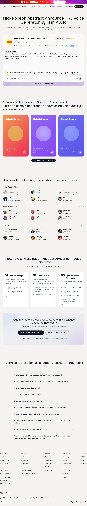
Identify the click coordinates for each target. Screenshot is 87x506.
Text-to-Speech (4, 457)
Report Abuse (52, 498)
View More (81, 187)
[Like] (27, 78)
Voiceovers (24, 467)
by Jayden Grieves (19, 41)
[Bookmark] (36, 78)
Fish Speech (49, 467)
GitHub (83, 457)
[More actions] (79, 38)
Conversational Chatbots (28, 473)
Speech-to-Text (4, 460)
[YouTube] (85, 501)
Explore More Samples (42, 160)
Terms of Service (41, 498)
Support (83, 463)
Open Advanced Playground (31, 332)
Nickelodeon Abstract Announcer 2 (67, 147)
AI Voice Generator (5, 484)
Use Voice (60, 39)
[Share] (23, 78)
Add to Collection (14, 78)
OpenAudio (48, 457)
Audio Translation (5, 477)
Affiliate (65, 473)
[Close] (84, 2)
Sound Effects (4, 480)
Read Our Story (58, 2)
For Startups (24, 457)
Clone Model (71, 39)
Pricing (59, 7)
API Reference (67, 463)
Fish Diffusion (49, 470)
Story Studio (4, 470)
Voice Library (67, 467)
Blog (82, 460)
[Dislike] (32, 78)
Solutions (25, 7)
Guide (65, 460)
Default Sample (12, 51)
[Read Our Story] (43, 2)
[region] (36, 72)
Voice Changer (4, 467)
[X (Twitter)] (81, 501)
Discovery (66, 457)
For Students (24, 460)
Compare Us (66, 470)
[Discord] (76, 501)
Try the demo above (10, 296)
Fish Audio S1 (49, 463)
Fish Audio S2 (49, 460)
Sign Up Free (79, 7)
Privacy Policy (31, 498)
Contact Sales (68, 7)
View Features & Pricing (57, 332)
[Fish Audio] (6, 6)
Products (17, 7)
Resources (34, 7)
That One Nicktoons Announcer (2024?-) (39, 147)
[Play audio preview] (24, 152)
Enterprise (52, 7)
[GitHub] (72, 501)
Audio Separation (5, 473)
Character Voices (26, 470)
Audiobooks (24, 463)
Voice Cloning (4, 463)
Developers (42, 7)
